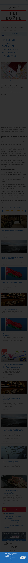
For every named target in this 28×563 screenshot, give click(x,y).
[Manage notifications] (25, 557)
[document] (14, 281)
